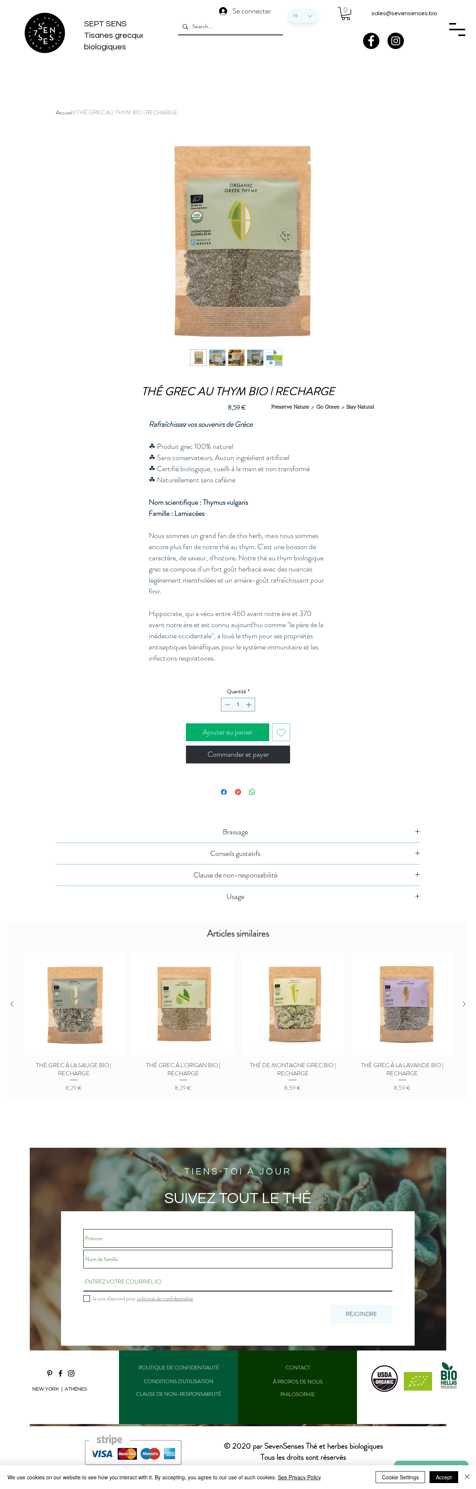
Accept (444, 1477)
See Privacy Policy (299, 1477)
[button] (346, 13)
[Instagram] (395, 41)
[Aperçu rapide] (74, 1004)
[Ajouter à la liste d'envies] (281, 732)
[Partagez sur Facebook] (223, 792)
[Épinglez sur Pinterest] (238, 792)
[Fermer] (467, 1477)
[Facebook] (371, 41)
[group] (238, 1023)
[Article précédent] (11, 1004)
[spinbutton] (238, 704)
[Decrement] (226, 704)
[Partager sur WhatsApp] (252, 792)
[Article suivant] (464, 1004)
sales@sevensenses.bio (404, 13)
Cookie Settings (400, 1477)
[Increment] (249, 704)
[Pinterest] (49, 1373)
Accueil (64, 112)
